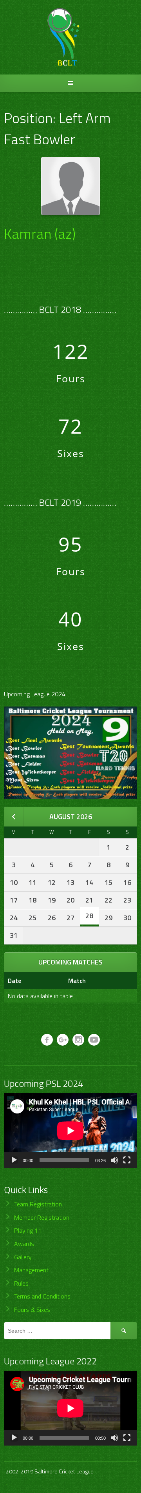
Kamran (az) (40, 233)
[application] (70, 1130)
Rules (21, 1283)
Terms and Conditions (42, 1296)
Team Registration (38, 1204)
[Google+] (63, 1040)
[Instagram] (78, 1040)
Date (14, 980)
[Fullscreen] (127, 1160)
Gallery (23, 1257)
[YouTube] (94, 1040)
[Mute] (114, 1160)
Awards (24, 1243)
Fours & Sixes (32, 1309)
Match (77, 980)
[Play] (14, 1160)
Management (31, 1270)
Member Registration (41, 1217)
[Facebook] (47, 1040)
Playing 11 (28, 1230)
